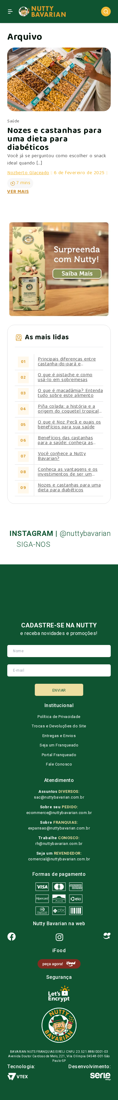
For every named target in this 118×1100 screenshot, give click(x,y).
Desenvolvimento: (89, 1066)
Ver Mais (18, 192)
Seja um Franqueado (59, 745)
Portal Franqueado (59, 755)
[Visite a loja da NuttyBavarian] (59, 269)
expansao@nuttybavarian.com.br (59, 828)
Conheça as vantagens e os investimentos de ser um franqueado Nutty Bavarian (68, 472)
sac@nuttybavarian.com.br (59, 797)
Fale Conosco (59, 764)
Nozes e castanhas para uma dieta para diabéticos (54, 140)
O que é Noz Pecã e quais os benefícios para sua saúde (69, 425)
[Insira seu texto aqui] (59, 964)
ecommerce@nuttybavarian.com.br (59, 812)
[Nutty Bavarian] (42, 11)
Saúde (13, 121)
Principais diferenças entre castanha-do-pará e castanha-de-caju (67, 362)
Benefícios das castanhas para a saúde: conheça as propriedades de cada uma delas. (66, 441)
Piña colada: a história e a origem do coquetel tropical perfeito (68, 409)
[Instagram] (60, 937)
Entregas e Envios (59, 735)
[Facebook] (11, 937)
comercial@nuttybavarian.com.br (59, 859)
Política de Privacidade (59, 716)
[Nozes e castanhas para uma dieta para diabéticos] (59, 79)
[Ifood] (107, 937)
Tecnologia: (21, 1066)
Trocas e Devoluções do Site (59, 726)
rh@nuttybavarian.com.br (59, 843)
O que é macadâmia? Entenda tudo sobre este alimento (70, 393)
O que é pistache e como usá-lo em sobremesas (65, 378)
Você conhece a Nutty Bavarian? (62, 456)
